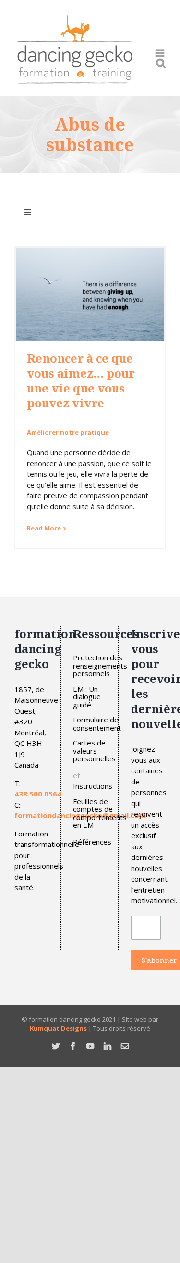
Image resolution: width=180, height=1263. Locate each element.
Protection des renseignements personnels (100, 666)
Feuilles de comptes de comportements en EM (100, 813)
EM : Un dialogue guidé (87, 697)
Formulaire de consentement (97, 724)
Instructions (92, 786)
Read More (44, 528)
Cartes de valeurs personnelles (94, 751)
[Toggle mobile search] (161, 63)
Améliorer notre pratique (68, 432)
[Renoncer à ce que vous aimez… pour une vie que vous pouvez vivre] (90, 294)
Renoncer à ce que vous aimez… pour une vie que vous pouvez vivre (81, 380)
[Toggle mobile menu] (161, 53)
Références (92, 842)
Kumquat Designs (58, 1028)
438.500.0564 (37, 793)
